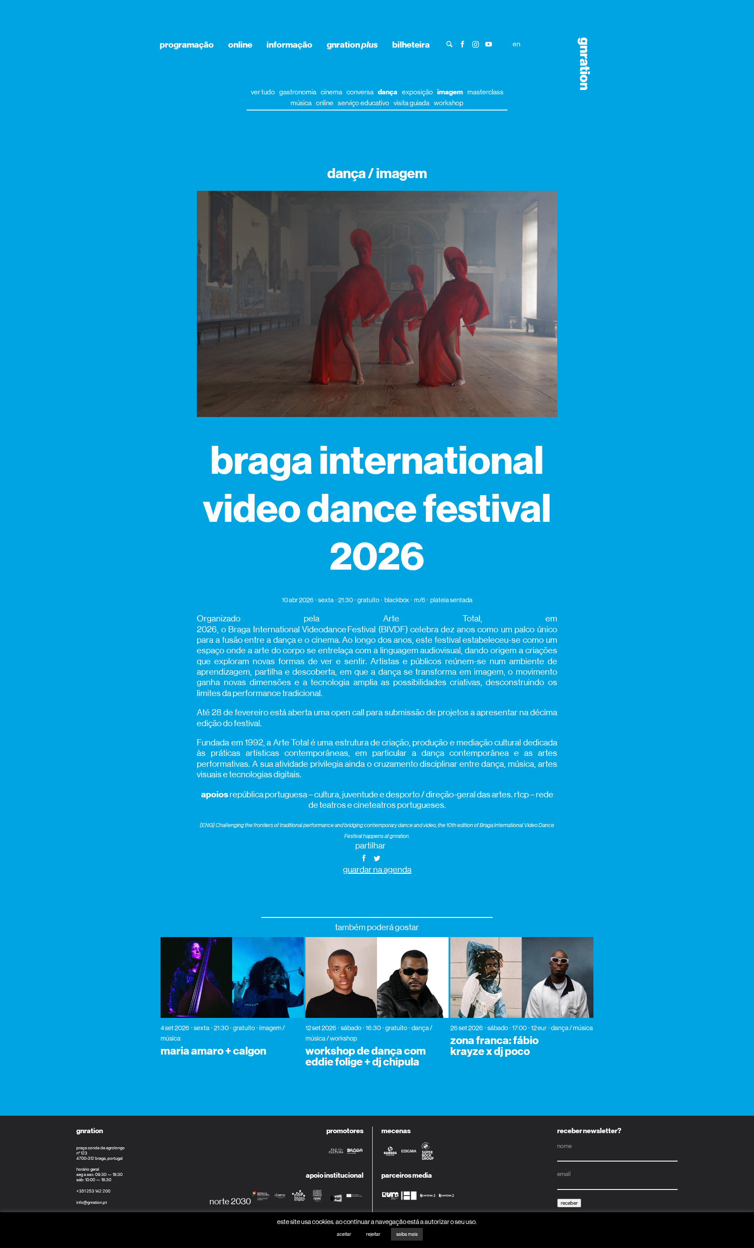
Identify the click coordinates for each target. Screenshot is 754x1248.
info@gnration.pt (91, 1202)
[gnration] (581, 64)
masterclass (485, 92)
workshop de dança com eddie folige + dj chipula (365, 1057)
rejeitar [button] (373, 1234)
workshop (448, 103)
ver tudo (263, 92)
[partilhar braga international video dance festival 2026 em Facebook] (363, 857)
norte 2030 (230, 1201)
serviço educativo (363, 103)
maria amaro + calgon (213, 1051)
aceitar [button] (344, 1234)
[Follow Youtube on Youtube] (488, 43)
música (301, 103)
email (564, 1173)
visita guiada (411, 103)
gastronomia (297, 92)
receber (569, 1203)
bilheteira (411, 44)
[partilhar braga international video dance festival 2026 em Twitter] (377, 857)
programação (187, 44)
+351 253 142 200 (93, 1191)
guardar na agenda (377, 870)
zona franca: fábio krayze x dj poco (494, 1046)
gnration (352, 44)
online (240, 44)
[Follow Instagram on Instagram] (475, 43)
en (516, 44)
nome (564, 1145)
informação (289, 44)
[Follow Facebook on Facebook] (462, 43)
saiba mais (407, 1234)
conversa (360, 92)
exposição (417, 92)
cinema (331, 92)
